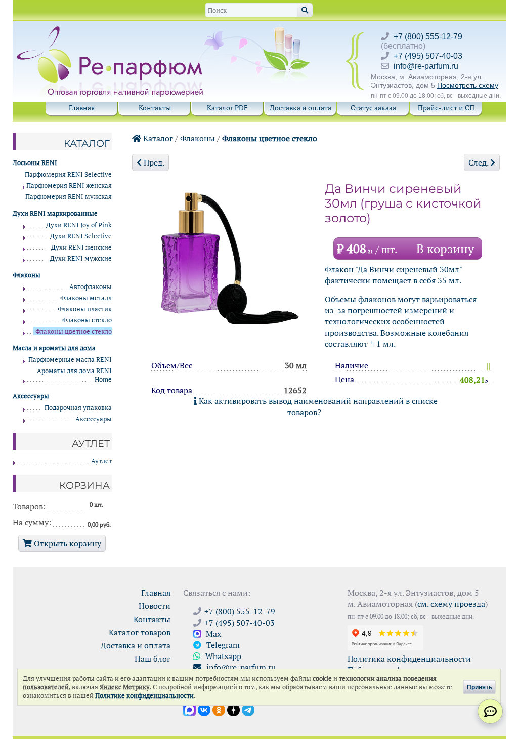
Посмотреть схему (467, 85)
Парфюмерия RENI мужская (68, 196)
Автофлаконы (90, 286)
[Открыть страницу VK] (204, 709)
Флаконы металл (86, 298)
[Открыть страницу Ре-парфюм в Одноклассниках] (218, 709)
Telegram (222, 644)
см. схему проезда (451, 603)
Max (212, 633)
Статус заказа (373, 107)
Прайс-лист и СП (446, 107)
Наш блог (152, 658)
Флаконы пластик (85, 309)
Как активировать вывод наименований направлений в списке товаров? (317, 406)
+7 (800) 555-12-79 (428, 36)
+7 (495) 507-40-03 (428, 56)
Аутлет (101, 461)
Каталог (157, 138)
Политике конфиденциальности (144, 695)
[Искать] (305, 10)
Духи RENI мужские (81, 258)
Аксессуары (93, 419)
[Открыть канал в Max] (189, 709)
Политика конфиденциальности (409, 658)
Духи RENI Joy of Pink (79, 225)
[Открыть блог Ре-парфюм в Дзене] (233, 709)
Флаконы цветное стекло (269, 138)
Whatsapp (222, 656)
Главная (82, 107)
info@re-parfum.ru (426, 66)
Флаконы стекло (87, 320)
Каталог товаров (139, 632)
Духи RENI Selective (81, 236)
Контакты (155, 107)
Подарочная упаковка (78, 407)
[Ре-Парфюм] (111, 31)
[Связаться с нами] (490, 711)
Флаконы (197, 138)
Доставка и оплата (300, 107)
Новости (154, 605)
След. (479, 162)
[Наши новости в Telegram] (248, 709)
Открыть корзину (66, 543)
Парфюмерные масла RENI (70, 359)
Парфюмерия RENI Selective (68, 174)
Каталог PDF (227, 107)
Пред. (153, 162)
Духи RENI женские (81, 247)
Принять (479, 686)
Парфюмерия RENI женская (69, 185)
